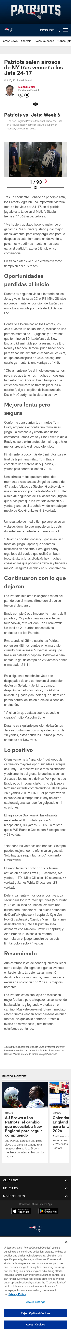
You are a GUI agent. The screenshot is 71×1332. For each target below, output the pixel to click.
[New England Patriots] (35, 1229)
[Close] (66, 1241)
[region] (35, 1284)
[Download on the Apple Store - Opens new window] (21, 1211)
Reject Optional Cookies (35, 1313)
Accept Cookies (35, 1324)
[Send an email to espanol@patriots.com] (26, 95)
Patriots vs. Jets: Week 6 (32, 115)
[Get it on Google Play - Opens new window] (48, 1213)
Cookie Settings (35, 1301)
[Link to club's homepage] (8, 28)
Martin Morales (26, 86)
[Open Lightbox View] (35, 166)
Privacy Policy (17, 1294)
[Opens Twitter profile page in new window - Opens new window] (20, 95)
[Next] (45, 181)
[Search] (58, 30)
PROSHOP (47, 30)
